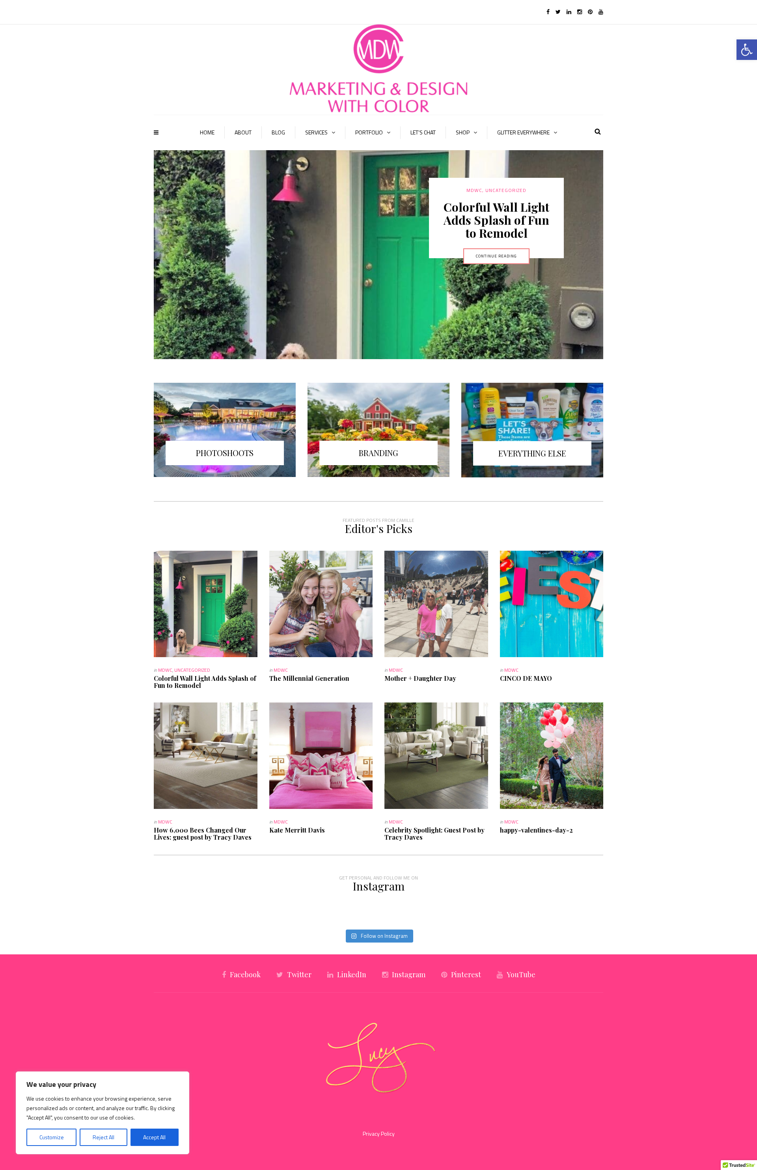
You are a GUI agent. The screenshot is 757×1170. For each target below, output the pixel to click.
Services (316, 132)
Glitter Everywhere (523, 132)
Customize (51, 1137)
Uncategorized (192, 670)
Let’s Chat (423, 132)
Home (207, 132)
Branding (378, 452)
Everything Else (532, 453)
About (243, 132)
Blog (278, 132)
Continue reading (496, 308)
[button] (746, 49)
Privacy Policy (379, 1133)
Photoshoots (225, 452)
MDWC (496, 190)
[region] (102, 1112)
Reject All (103, 1137)
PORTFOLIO (369, 132)
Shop (463, 132)
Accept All (154, 1137)
